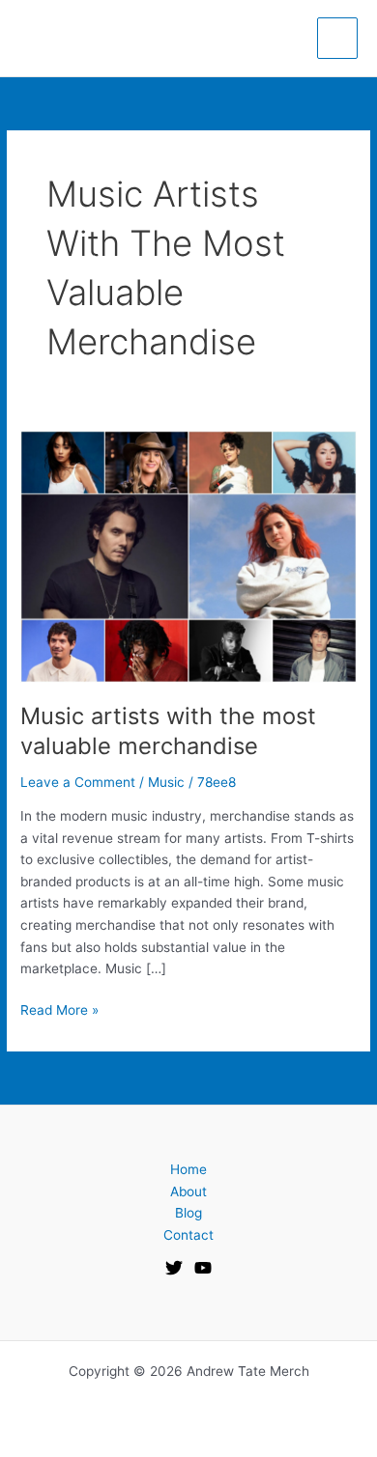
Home (188, 1169)
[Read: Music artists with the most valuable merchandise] (188, 555)
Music (166, 782)
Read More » (59, 1008)
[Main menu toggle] (338, 38)
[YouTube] (203, 1267)
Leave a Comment (77, 782)
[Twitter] (174, 1267)
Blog (188, 1212)
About (188, 1191)
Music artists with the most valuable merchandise (168, 731)
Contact (188, 1235)
